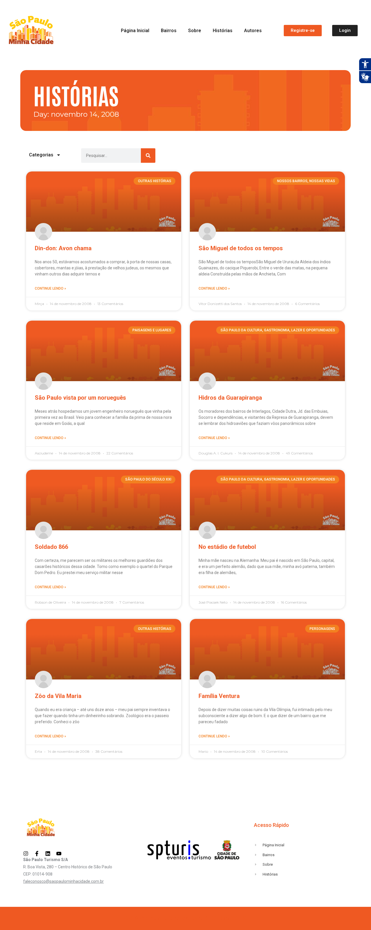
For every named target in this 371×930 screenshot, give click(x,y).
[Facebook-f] (36, 853)
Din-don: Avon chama (63, 248)
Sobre (194, 30)
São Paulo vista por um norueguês (80, 397)
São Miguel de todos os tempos (241, 248)
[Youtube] (58, 853)
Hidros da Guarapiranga (230, 397)
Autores (253, 30)
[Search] (148, 155)
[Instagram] (25, 853)
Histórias (222, 30)
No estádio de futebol (227, 546)
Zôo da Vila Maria (58, 696)
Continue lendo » (50, 288)
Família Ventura (219, 696)
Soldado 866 (51, 546)
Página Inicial (135, 30)
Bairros (169, 30)
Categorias (41, 155)
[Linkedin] (47, 853)
